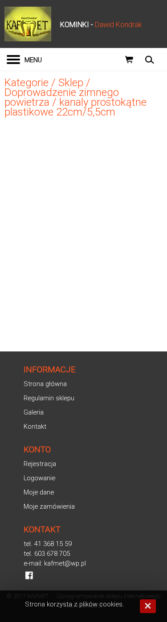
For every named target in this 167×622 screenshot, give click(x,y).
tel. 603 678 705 (47, 554)
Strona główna (45, 384)
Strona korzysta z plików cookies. (74, 604)
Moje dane (39, 492)
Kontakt (35, 427)
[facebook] (29, 575)
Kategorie (26, 82)
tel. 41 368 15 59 (48, 544)
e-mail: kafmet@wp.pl (55, 563)
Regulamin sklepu (49, 398)
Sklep (70, 82)
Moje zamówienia (49, 506)
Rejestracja (40, 464)
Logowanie (39, 478)
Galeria (34, 412)
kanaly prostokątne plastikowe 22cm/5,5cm (75, 107)
